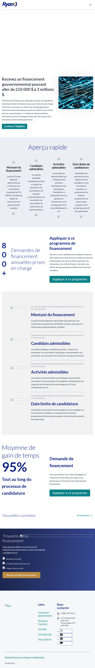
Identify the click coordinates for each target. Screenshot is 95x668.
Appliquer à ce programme (70, 279)
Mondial (8, 657)
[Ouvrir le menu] (90, 5)
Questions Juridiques (21, 657)
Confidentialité (38, 657)
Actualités (42, 629)
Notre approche (45, 634)
